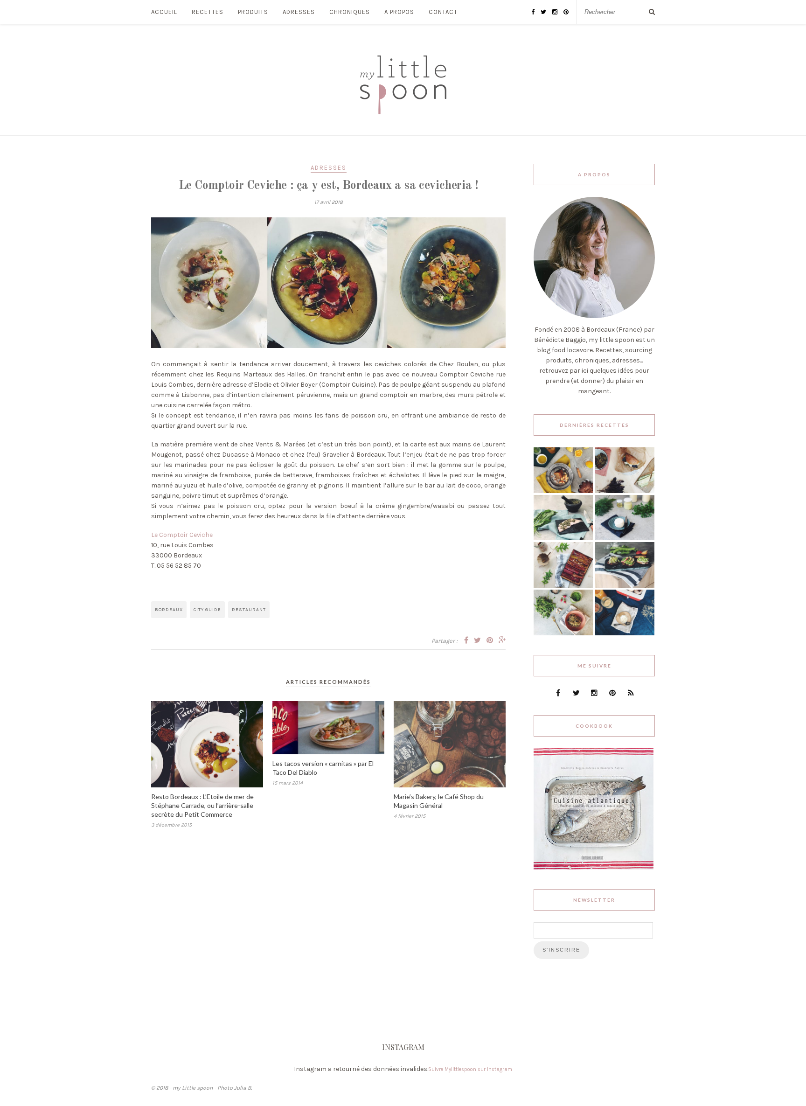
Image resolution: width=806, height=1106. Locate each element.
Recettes (207, 11)
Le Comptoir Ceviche (182, 535)
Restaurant (249, 609)
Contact (443, 11)
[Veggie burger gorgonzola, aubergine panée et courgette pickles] (624, 491)
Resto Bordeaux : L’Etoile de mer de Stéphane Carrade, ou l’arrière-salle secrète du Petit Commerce (202, 805)
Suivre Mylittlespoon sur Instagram (470, 1069)
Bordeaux (169, 609)
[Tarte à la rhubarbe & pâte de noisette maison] (563, 586)
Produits (253, 11)
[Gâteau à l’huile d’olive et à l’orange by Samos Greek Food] (563, 491)
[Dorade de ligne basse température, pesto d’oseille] (563, 538)
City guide (207, 609)
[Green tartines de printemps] (624, 586)
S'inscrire (561, 950)
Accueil (164, 11)
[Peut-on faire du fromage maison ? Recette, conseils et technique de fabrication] (624, 538)
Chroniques (349, 11)
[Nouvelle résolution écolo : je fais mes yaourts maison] (624, 633)
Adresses (299, 11)
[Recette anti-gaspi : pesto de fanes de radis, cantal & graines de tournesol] (563, 633)
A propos (399, 11)
